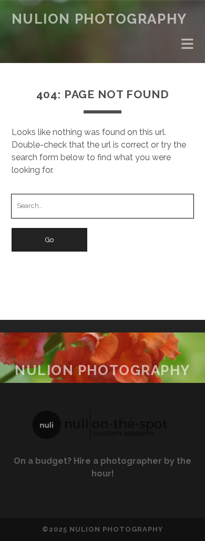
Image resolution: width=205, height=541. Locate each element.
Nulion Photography (99, 19)
